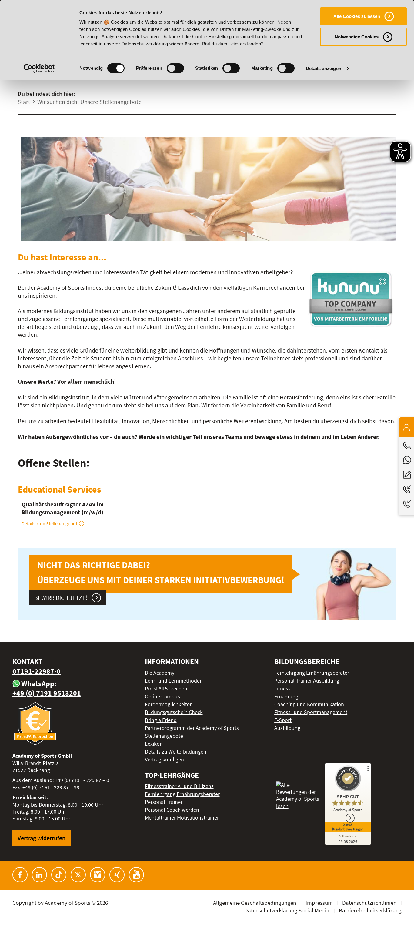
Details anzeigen (323, 68)
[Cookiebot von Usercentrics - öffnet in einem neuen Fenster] (39, 68)
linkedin (39, 874)
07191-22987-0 (36, 671)
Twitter (78, 874)
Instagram (97, 874)
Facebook (20, 874)
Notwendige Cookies (357, 36)
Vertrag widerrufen (41, 838)
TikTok (58, 874)
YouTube (136, 874)
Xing (117, 874)
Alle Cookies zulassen (356, 16)
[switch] (175, 68)
